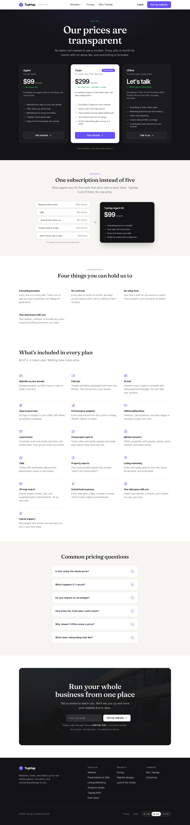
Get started (41, 135)
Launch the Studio (126, 782)
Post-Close (93, 798)
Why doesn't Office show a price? (74, 624)
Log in (140, 4)
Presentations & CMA (99, 777)
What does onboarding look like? (74, 637)
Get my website (159, 4)
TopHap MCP (94, 793)
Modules (75, 4)
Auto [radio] (157, 814)
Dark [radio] (167, 814)
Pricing (90, 4)
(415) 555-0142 (99, 725)
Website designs (125, 777)
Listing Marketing (97, 782)
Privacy (126, 814)
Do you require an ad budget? (72, 597)
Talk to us (145, 135)
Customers (151, 777)
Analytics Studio (96, 787)
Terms (135, 814)
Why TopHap (106, 4)
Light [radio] (148, 814)
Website (92, 772)
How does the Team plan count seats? (77, 611)
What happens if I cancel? (70, 584)
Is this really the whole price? (72, 571)
